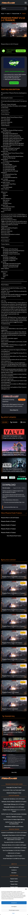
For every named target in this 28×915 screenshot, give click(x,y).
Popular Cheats (14, 886)
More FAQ (14, 772)
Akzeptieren (14, 902)
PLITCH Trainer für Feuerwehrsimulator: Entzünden (14, 814)
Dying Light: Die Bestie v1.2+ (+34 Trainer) (14, 807)
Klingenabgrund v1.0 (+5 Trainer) (14, 855)
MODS (24, 422)
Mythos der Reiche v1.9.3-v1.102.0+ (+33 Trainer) (14, 845)
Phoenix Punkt (15, 13)
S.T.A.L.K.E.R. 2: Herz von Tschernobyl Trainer (14, 790)
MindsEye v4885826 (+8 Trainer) (14, 816)
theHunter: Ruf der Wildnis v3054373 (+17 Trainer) (14, 801)
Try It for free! (21, 51)
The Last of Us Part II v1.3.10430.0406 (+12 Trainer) (14, 847)
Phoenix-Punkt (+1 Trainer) (8, 521)
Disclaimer (14, 872)
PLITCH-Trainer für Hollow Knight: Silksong (14, 819)
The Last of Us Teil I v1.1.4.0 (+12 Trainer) (14, 842)
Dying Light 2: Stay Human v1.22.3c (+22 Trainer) (14, 835)
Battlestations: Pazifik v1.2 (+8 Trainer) (14, 826)
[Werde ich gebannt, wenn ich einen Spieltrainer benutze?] (14, 744)
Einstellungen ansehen (14, 910)
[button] (26, 889)
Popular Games (14, 878)
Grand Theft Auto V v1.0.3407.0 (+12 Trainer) (14, 858)
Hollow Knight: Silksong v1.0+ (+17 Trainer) (14, 804)
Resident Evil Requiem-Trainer (14, 792)
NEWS (5, 422)
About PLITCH (14, 83)
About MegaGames (14, 867)
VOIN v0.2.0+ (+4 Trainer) (14, 853)
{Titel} (13, 913)
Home (2, 13)
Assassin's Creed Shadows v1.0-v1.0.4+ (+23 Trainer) (14, 832)
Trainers (24, 13)
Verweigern (14, 906)
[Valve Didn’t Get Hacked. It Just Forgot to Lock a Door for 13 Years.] (14, 432)
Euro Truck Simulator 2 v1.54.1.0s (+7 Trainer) (14, 850)
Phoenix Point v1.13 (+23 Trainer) (10, 517)
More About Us (14, 410)
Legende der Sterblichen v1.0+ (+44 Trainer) (14, 798)
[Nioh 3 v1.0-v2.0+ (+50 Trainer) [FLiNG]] (14, 728)
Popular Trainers (14, 881)
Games (8, 13)
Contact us (14, 870)
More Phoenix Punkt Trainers (14, 535)
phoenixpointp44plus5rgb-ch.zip (11, 507)
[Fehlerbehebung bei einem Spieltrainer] (14, 761)
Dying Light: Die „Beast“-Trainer (14, 787)
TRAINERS (14, 422)
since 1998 (21, 399)
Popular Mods (14, 884)
